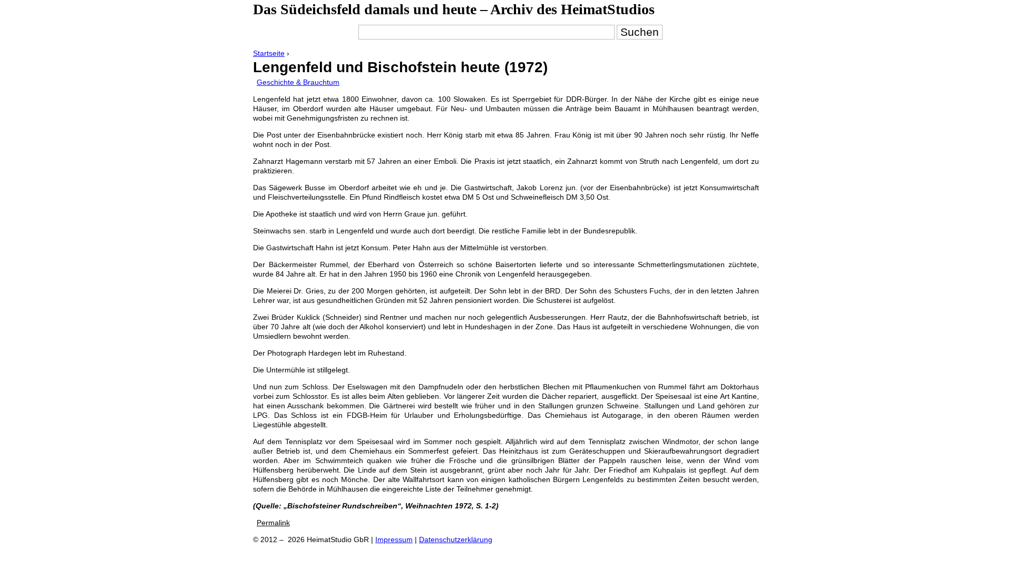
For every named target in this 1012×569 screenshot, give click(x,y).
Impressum (394, 539)
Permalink (273, 522)
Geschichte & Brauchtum (298, 82)
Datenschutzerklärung (455, 539)
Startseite (269, 53)
